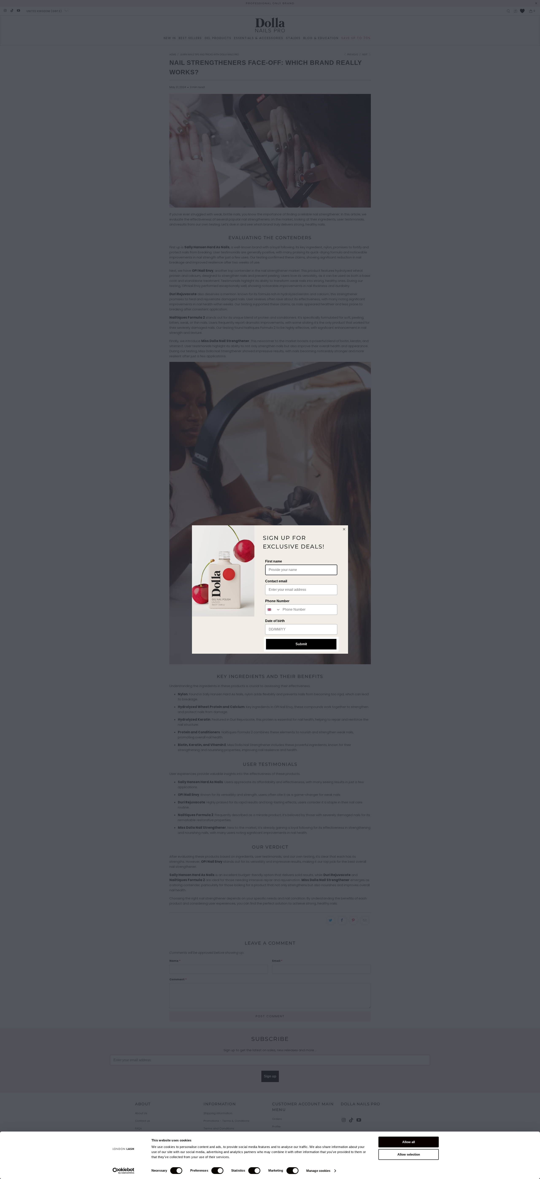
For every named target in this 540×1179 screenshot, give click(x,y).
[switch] (217, 1170)
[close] (344, 529)
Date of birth (275, 621)
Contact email (276, 581)
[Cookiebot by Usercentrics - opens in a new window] (123, 1171)
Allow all (408, 1142)
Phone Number (277, 601)
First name (273, 561)
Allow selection (408, 1154)
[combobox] (273, 609)
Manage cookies (318, 1170)
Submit (301, 644)
